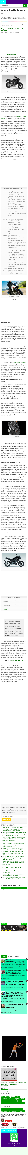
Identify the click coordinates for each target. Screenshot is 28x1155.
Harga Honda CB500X (10, 54)
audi (15, 1098)
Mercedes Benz (4, 1103)
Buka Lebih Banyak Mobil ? (9, 1130)
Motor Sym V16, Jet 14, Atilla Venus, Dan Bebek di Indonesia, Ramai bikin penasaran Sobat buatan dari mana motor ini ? (13, 839)
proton (22, 1098)
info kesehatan (20, 1111)
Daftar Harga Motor (19, 608)
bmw (2, 1096)
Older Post (24, 923)
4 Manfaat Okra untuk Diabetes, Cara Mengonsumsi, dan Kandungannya (14, 1006)
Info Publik (4, 1109)
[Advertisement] (14, 43)
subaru (10, 1098)
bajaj (18, 1103)
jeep (18, 1098)
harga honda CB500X (19, 362)
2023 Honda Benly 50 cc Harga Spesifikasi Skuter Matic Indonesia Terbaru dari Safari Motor (12, 853)
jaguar (8, 1100)
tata (16, 1100)
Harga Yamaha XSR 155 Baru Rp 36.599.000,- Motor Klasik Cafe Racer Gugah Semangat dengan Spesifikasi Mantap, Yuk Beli (13, 829)
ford (18, 1096)
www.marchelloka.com (7, 56)
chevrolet (7, 1096)
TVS (12, 1100)
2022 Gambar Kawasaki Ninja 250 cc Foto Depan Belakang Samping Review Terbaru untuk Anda (15, 972)
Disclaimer (22, 1127)
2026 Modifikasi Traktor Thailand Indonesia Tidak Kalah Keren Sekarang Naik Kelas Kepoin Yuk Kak (15, 983)
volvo (19, 1100)
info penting (19, 1109)
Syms (14, 1103)
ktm (11, 1103)
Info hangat (4, 1111)
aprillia (13, 1096)
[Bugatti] (5, 1125)
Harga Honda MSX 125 (17, 660)
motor (17, 32)
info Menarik (12, 1111)
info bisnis (11, 1109)
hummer (22, 1103)
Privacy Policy (15, 1127)
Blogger (16, 1145)
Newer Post (4, 923)
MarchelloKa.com (17, 1143)
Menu (3, 2)
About (2, 1127)
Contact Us (21, 1127)
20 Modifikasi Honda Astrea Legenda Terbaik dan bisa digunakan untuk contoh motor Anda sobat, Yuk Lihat (13, 863)
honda (13, 32)
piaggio (3, 1100)
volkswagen (4, 1098)
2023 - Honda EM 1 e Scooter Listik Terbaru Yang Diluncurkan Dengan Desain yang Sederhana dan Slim (13, 858)
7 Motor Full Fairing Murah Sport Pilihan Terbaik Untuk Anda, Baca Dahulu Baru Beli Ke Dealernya (14, 867)
